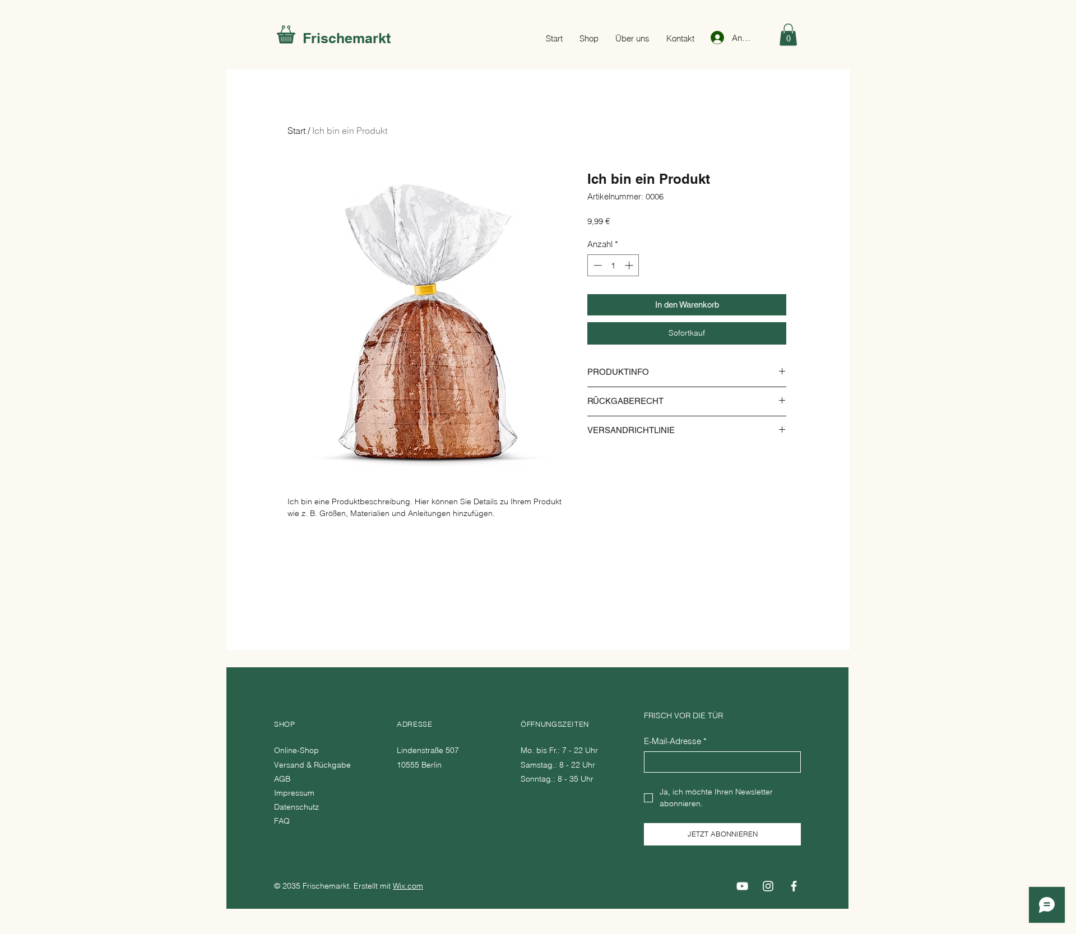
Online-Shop (297, 750)
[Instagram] (768, 886)
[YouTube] (742, 886)
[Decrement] (596, 265)
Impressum (294, 793)
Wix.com (408, 886)
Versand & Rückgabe (313, 765)
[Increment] (630, 265)
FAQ (282, 821)
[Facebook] (794, 886)
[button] (788, 34)
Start (296, 130)
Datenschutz (296, 807)
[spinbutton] (613, 265)
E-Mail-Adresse (675, 741)
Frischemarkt (347, 38)
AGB (282, 779)
